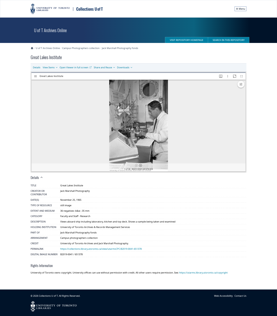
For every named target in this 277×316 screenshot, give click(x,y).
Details (36, 67)
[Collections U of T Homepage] (32, 48)
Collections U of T (48, 295)
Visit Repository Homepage (186, 40)
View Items (49, 67)
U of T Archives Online (48, 48)
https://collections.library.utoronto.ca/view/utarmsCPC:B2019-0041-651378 (101, 248)
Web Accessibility (223, 295)
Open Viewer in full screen (74, 67)
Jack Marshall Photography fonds (120, 48)
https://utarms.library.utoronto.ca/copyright (203, 272)
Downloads (123, 67)
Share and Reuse (103, 67)
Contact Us (240, 295)
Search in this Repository (229, 40)
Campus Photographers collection (81, 48)
